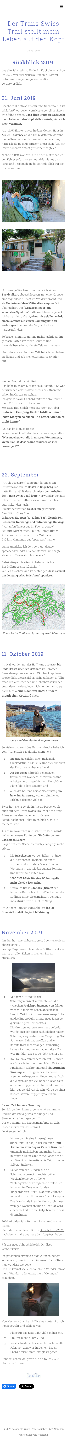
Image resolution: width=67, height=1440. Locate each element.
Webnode (42, 1434)
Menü (61, 6)
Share (10, 1386)
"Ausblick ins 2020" (52, 1230)
